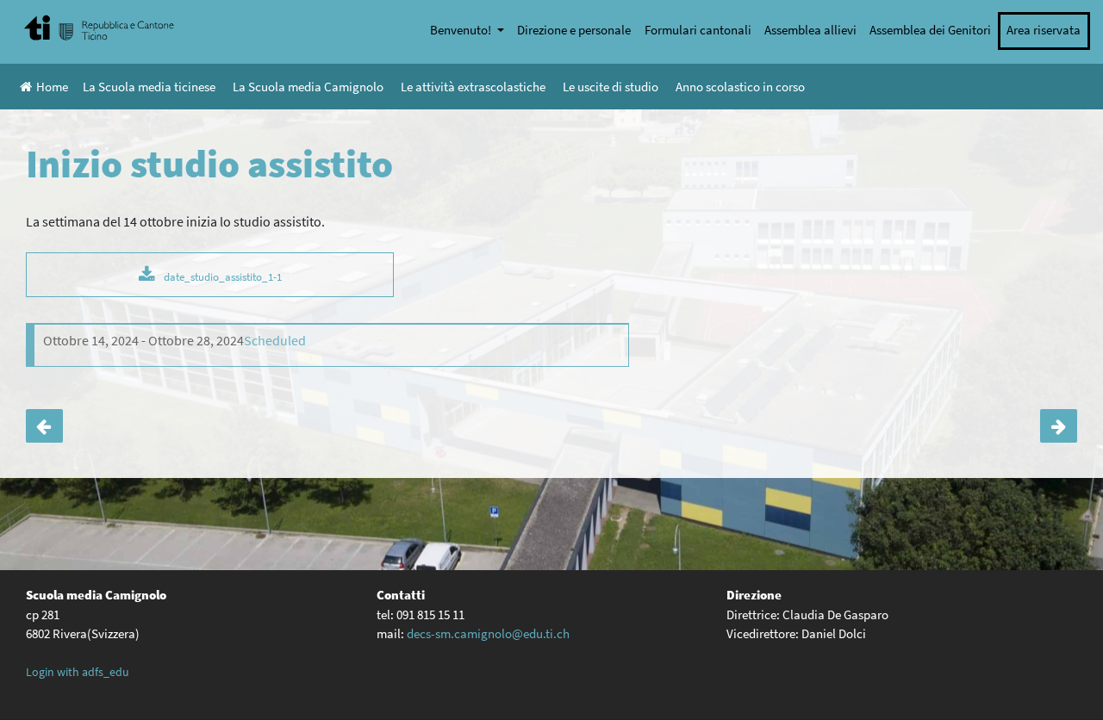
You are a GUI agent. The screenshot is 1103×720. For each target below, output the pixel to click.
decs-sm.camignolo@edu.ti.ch (488, 633)
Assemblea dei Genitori (930, 30)
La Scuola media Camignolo (308, 86)
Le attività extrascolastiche (473, 86)
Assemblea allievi (810, 30)
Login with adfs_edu (77, 672)
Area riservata (1043, 30)
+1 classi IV (1058, 426)
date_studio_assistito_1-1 (223, 276)
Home (52, 86)
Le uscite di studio (610, 86)
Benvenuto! (462, 30)
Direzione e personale (574, 30)
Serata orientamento (44, 426)
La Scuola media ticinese (149, 86)
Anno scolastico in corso (740, 86)
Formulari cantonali (698, 30)
